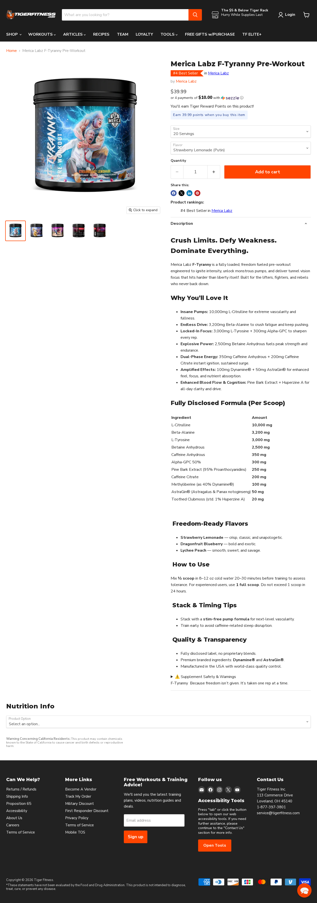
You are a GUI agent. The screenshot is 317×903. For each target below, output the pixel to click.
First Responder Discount (86, 810)
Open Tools (214, 845)
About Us (14, 817)
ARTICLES (73, 34)
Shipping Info (17, 796)
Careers (12, 825)
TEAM (122, 34)
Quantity (178, 161)
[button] (241, 97)
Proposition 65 (18, 803)
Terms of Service (20, 832)
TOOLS (168, 34)
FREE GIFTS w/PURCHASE (210, 34)
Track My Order (78, 796)
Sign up (135, 837)
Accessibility (16, 810)
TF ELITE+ (252, 34)
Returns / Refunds (21, 789)
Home (11, 50)
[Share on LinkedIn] (189, 193)
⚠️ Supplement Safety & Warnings (205, 676)
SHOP (12, 34)
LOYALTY (144, 34)
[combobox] (125, 15)
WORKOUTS (41, 34)
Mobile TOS (75, 832)
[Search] (195, 15)
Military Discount (79, 803)
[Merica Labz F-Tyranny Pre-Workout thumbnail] (15, 231)
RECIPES (101, 34)
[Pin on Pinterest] (197, 193)
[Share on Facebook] (174, 193)
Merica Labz (218, 73)
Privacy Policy (76, 817)
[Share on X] (182, 193)
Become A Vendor (80, 789)
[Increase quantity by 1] (214, 172)
